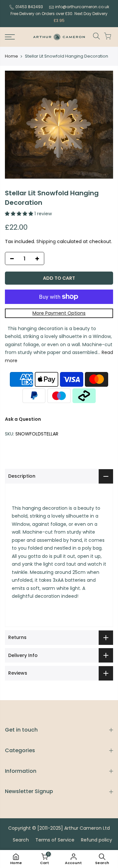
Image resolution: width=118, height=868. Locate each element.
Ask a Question (23, 419)
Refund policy (96, 840)
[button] (19, 213)
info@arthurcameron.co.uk (82, 6)
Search (21, 840)
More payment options (59, 313)
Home (11, 56)
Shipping (46, 241)
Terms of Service (54, 840)
